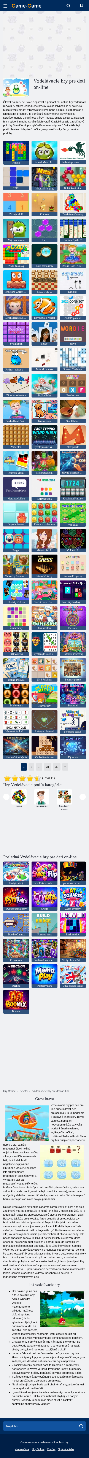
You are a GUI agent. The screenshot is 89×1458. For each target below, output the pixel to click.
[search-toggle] (68, 6)
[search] (81, 1426)
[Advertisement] (39, 44)
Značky (51, 1449)
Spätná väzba (66, 1449)
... (39, 766)
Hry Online (38, 1449)
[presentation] (6, 797)
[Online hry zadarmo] (26, 6)
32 (56, 766)
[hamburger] (5, 6)
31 (47, 766)
